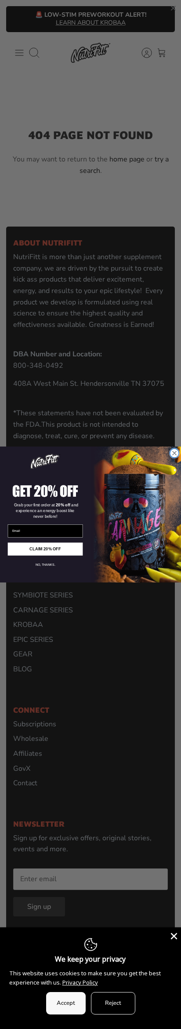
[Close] (173, 935)
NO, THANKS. (45, 564)
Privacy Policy (80, 982)
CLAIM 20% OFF (45, 549)
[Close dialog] (174, 453)
